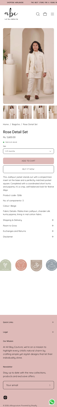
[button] (37, 14)
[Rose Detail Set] (10, 112)
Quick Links (8, 322)
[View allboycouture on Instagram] (5, 397)
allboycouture (14, 405)
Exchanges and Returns (14, 231)
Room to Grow (10, 225)
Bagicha (16, 124)
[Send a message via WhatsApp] (51, 401)
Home (6, 124)
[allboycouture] (11, 14)
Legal (5, 332)
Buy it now (28, 169)
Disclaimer (8, 236)
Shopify (34, 405)
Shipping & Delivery (12, 220)
